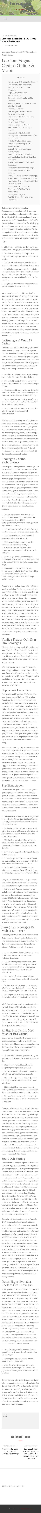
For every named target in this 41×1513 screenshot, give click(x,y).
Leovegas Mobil (14, 119)
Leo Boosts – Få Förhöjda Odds (21, 117)
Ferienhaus (20, 3)
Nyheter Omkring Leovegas (19, 141)
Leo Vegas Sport (15, 138)
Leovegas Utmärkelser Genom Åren (23, 135)
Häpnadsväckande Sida (17, 93)
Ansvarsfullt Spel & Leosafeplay (21, 162)
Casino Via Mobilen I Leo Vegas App (22, 176)
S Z (6, 46)
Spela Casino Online (16, 122)
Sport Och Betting (15, 109)
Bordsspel (12, 165)
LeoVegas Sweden (9, 35)
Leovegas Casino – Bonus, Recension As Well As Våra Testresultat (19, 189)
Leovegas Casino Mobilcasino (20, 85)
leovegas (11, 656)
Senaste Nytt (13, 151)
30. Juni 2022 (13, 46)
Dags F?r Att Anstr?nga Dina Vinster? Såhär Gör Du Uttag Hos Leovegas (22, 157)
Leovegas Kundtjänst (17, 194)
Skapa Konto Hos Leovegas (19, 149)
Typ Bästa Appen (15, 95)
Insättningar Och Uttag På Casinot (22, 82)
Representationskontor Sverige (21, 167)
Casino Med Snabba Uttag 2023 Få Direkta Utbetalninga (10, 1451)
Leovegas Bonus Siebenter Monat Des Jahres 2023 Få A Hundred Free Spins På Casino (30, 1453)
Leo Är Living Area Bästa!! (18, 125)
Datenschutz (18, 1486)
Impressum (7, 1486)
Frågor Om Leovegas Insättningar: (22, 178)
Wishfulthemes (26, 1509)
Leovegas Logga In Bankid (19, 133)
